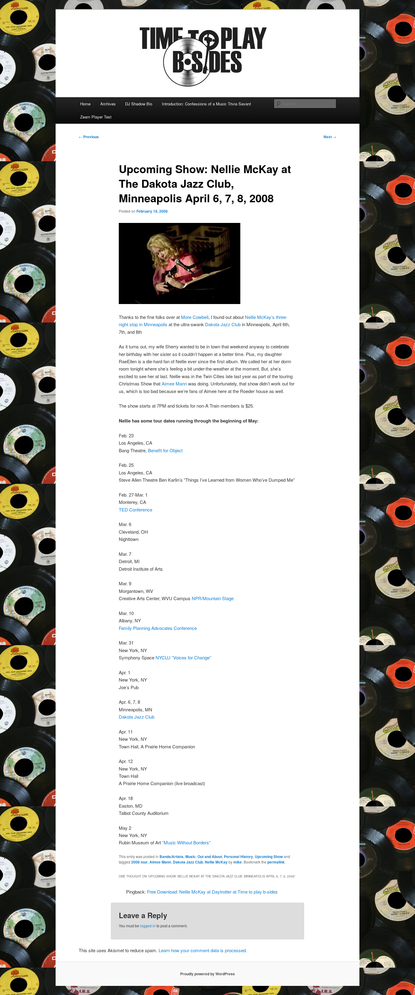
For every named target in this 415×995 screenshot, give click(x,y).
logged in (148, 925)
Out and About (209, 856)
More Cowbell (194, 317)
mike (237, 862)
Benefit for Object (165, 450)
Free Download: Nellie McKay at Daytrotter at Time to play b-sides (212, 891)
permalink (276, 862)
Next (330, 136)
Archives (108, 104)
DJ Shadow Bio (138, 104)
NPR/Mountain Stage (213, 598)
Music (190, 856)
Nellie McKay (216, 862)
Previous (89, 136)
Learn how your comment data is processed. (203, 950)
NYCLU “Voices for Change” (183, 657)
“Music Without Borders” (186, 842)
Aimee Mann (174, 383)
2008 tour (139, 862)
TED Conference (135, 509)
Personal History (238, 856)
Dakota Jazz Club (223, 324)
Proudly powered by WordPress (207, 973)
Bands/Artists (171, 856)
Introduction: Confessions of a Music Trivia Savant (206, 104)
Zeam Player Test (95, 117)
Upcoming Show (269, 856)
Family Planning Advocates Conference (158, 628)
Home (85, 104)
